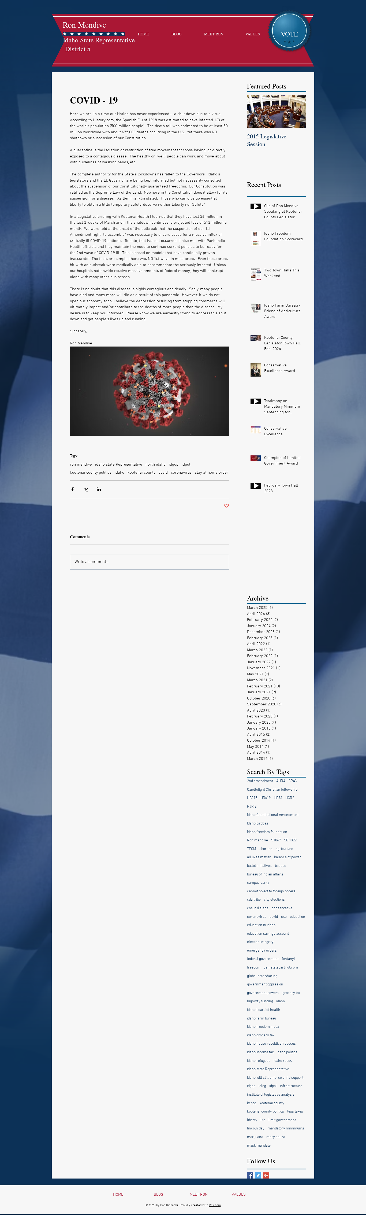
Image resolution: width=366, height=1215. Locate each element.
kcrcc (251, 1103)
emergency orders (262, 950)
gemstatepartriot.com (281, 967)
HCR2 (289, 798)
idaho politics (287, 1052)
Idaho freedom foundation (267, 832)
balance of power (287, 857)
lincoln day (255, 1128)
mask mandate (259, 1145)
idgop (173, 464)
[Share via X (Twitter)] (85, 489)
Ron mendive (257, 840)
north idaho (155, 464)
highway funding (260, 1001)
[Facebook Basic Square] (250, 1175)
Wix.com (215, 1205)
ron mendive (81, 464)
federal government (263, 959)
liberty (252, 1120)
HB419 (265, 798)
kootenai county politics (90, 472)
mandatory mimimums (286, 1128)
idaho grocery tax (260, 1035)
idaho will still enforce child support (275, 1078)
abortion (265, 849)
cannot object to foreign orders (271, 891)
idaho (119, 472)
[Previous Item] (255, 111)
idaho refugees (258, 1061)
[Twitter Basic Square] (258, 1175)
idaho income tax (260, 1052)
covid (163, 472)
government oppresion (265, 984)
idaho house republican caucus (271, 1043)
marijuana (255, 1137)
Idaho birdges (257, 823)
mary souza (275, 1137)
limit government (282, 1120)
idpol (186, 464)
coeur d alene (257, 908)
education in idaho (261, 925)
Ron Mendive (84, 24)
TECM (251, 849)
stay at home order (211, 472)
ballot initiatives (259, 866)
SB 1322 (290, 840)
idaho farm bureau (261, 1018)
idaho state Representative (118, 464)
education (297, 917)
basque (280, 866)
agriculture (284, 849)
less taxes (295, 1111)
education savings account (268, 933)
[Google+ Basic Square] (266, 1175)
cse (284, 917)
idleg (262, 1086)
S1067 (276, 840)
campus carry (258, 883)
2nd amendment (260, 781)
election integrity (260, 942)
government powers (263, 993)
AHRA (280, 781)
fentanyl (288, 959)
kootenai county (141, 472)
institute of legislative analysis (270, 1094)
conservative (282, 908)
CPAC (293, 781)
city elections (274, 899)
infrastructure (291, 1086)
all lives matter (259, 857)
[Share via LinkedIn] (98, 489)
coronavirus (181, 472)
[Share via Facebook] (72, 489)
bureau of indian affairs (265, 874)
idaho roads (283, 1061)
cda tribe (254, 899)
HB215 (252, 798)
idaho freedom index (263, 1027)
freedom (253, 967)
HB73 (278, 798)
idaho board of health (263, 1010)
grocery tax (291, 993)
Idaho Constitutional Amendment (272, 815)
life (262, 1120)
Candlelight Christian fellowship (272, 789)
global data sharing (262, 976)
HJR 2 (251, 806)
